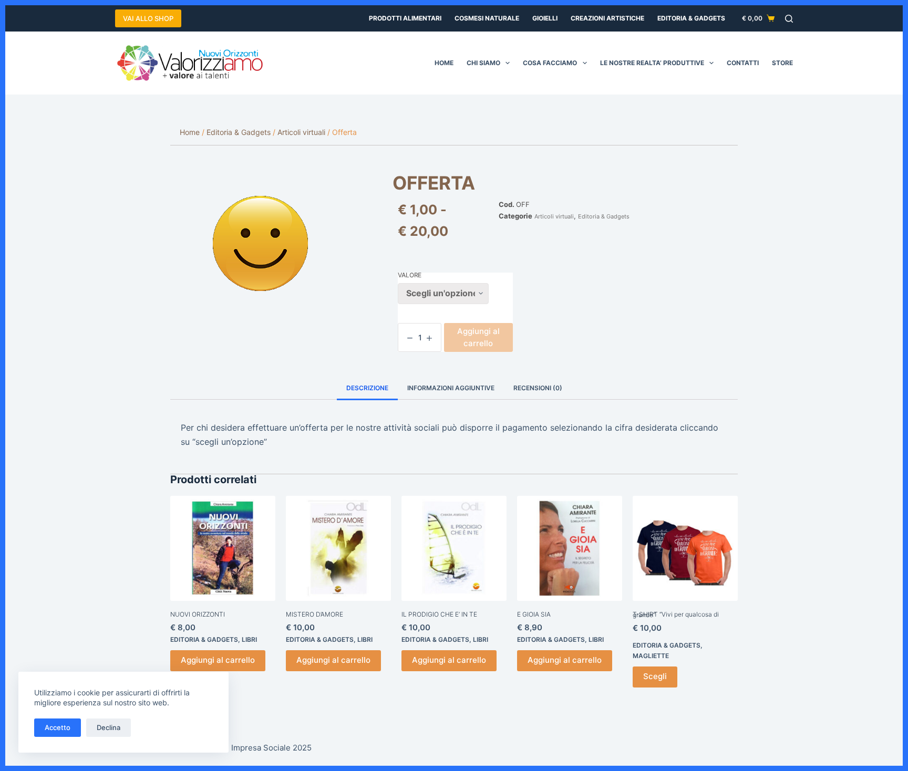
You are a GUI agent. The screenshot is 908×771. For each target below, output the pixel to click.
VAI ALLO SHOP (148, 18)
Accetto (57, 727)
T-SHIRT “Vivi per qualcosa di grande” (676, 614)
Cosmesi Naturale (487, 18)
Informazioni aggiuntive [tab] (450, 388)
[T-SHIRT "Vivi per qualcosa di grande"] (685, 548)
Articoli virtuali (554, 216)
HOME (444, 63)
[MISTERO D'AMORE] (338, 548)
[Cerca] (789, 19)
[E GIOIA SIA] (569, 548)
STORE (782, 63)
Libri (249, 639)
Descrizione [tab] (367, 388)
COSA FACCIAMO (550, 63)
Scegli (655, 676)
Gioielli (545, 18)
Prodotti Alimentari (405, 18)
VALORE (409, 275)
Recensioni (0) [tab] (537, 388)
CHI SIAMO (483, 63)
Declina (108, 727)
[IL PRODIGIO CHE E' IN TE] (454, 548)
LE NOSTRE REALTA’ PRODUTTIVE (652, 63)
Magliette (651, 656)
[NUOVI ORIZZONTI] (222, 548)
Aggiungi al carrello (478, 337)
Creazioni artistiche (607, 18)
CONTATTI (743, 63)
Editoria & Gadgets (691, 18)
